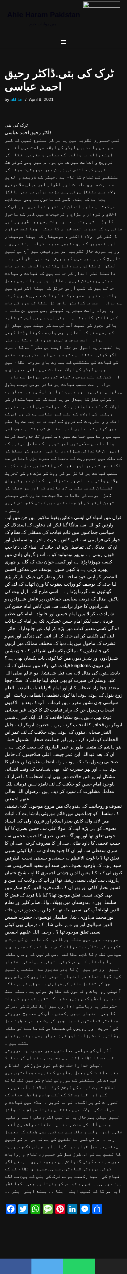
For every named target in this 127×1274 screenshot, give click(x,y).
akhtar (16, 99)
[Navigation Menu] (64, 42)
